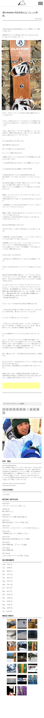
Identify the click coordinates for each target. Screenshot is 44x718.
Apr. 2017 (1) (7, 591)
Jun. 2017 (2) (7, 588)
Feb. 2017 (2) (7, 594)
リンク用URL (21, 404)
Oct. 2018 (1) (7, 568)
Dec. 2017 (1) (7, 574)
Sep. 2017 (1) (7, 581)
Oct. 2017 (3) (7, 578)
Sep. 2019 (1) (7, 564)
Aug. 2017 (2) (7, 585)
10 (38, 409)
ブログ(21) (5, 494)
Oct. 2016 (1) (7, 601)
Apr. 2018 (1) (7, 571)
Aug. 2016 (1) (7, 608)
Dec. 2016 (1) (7, 598)
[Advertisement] (21, 386)
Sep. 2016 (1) (7, 605)
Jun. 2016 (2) (7, 611)
